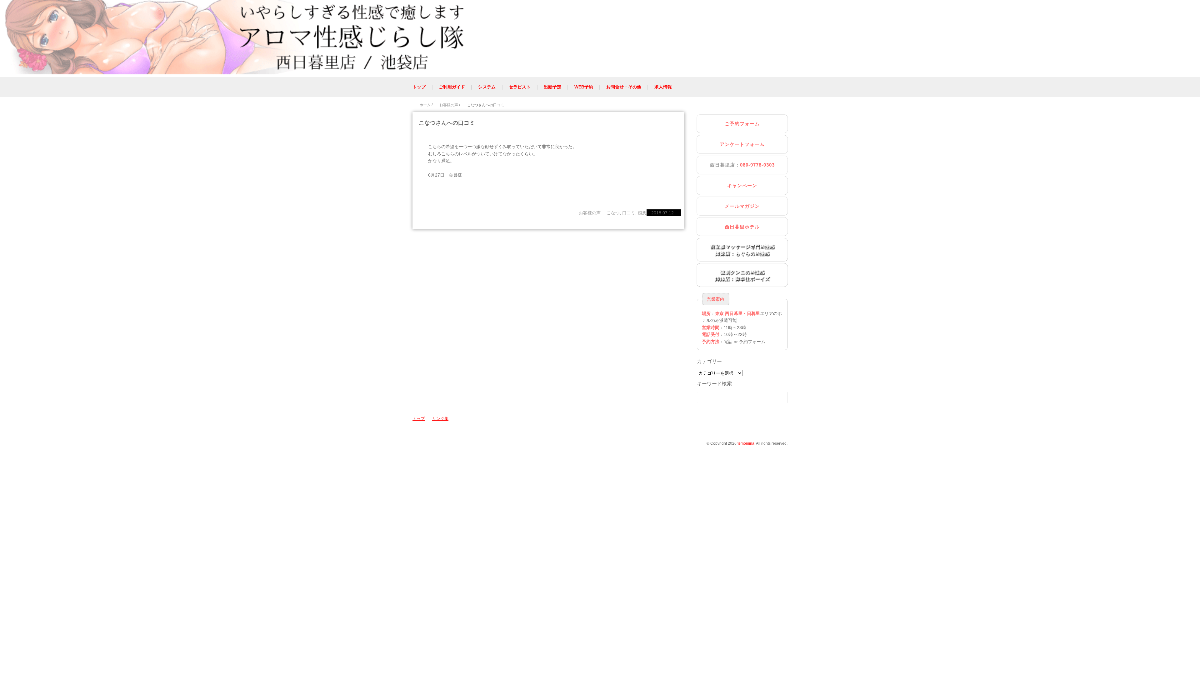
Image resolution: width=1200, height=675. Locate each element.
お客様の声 (590, 212)
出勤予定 (552, 86)
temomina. (746, 443)
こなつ (613, 212)
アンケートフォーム (742, 144)
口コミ (628, 212)
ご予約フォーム (742, 123)
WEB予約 (583, 86)
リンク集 (440, 418)
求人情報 (663, 86)
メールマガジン (742, 206)
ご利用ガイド (452, 86)
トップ (419, 86)
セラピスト (520, 86)
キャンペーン (742, 185)
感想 (642, 212)
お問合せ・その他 (623, 86)
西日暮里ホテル (742, 226)
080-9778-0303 (757, 165)
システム (487, 86)
